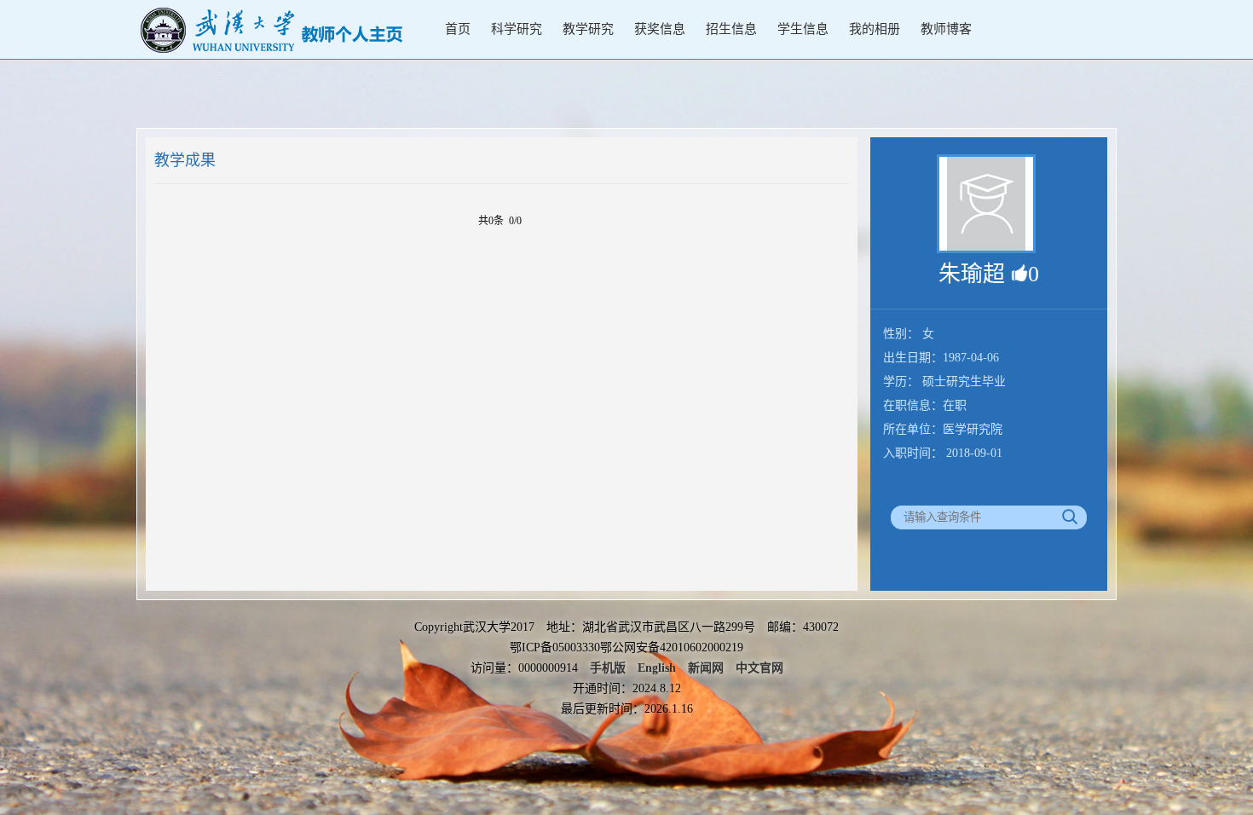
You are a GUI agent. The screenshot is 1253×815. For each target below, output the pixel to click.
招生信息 (731, 29)
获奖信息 (659, 29)
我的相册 (874, 29)
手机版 (608, 668)
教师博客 (946, 29)
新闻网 (706, 668)
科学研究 (516, 29)
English (657, 668)
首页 (458, 29)
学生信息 (803, 29)
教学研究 (588, 29)
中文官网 (759, 668)
